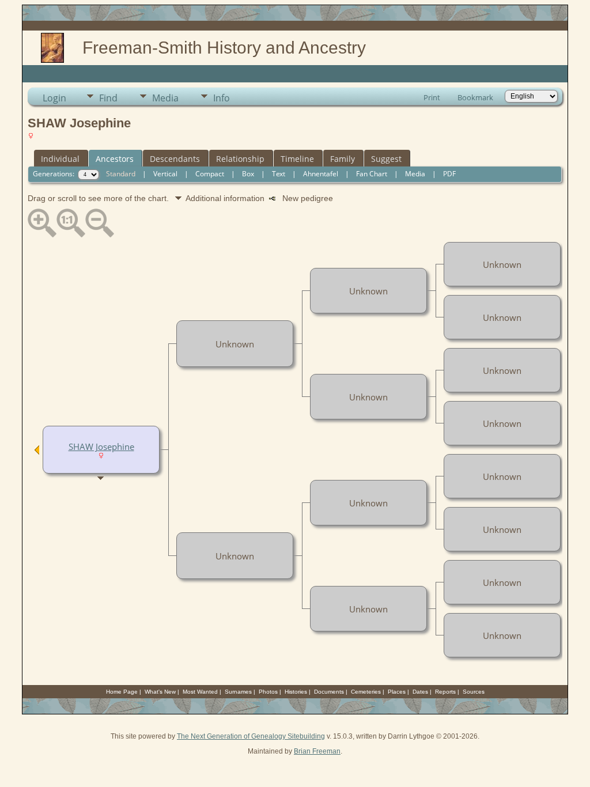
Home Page (122, 691)
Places (397, 691)
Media (165, 98)
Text (278, 174)
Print (431, 97)
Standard (120, 174)
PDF (449, 174)
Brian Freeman (317, 751)
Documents (329, 691)
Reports (445, 691)
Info (221, 98)
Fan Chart (371, 174)
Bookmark (475, 97)
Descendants (175, 158)
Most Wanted (200, 691)
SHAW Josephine (101, 446)
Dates (420, 691)
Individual (60, 158)
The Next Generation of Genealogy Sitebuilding (251, 736)
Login (54, 98)
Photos (268, 691)
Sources (474, 691)
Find (108, 98)
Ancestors (115, 158)
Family (342, 158)
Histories (296, 691)
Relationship (240, 158)
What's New (160, 691)
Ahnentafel (320, 174)
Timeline (297, 158)
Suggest (386, 158)
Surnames (238, 691)
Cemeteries (366, 691)
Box (248, 174)
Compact (209, 174)
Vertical (165, 174)
